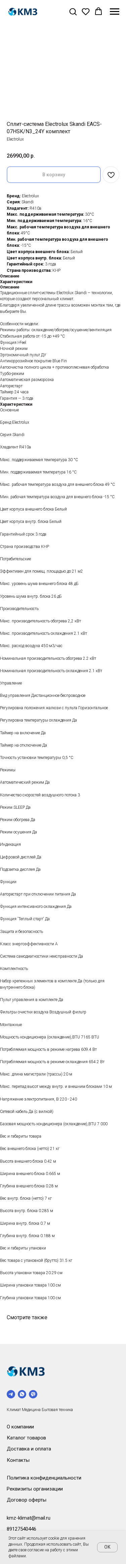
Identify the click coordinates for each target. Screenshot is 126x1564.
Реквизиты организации (35, 1489)
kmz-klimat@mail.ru (28, 1518)
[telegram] (11, 1394)
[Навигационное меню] (114, 11)
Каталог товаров (26, 1438)
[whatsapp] (22, 1394)
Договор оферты (26, 1500)
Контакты (18, 1460)
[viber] (33, 1394)
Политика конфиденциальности (44, 1478)
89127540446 (21, 1529)
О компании (20, 1427)
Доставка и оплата (29, 1449)
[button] (73, 11)
